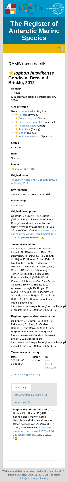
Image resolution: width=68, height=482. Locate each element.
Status (15, 142)
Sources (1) (21, 387)
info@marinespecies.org (34, 478)
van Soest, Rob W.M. (51, 364)
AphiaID (16, 88)
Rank (14, 153)
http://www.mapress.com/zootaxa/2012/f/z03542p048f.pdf (33, 234)
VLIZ (61, 471)
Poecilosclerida (27, 125)
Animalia (30, 111)
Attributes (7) (22, 402)
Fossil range (18, 200)
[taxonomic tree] (19, 374)
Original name (19, 175)
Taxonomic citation (23, 244)
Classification (19, 106)
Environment (19, 189)
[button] (11, 73)
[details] (18, 237)
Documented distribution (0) (31, 394)
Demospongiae (27, 118)
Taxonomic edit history (25, 352)
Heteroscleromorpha (30, 122)
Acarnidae (24, 129)
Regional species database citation (33, 316)
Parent (15, 164)
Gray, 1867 (26, 168)
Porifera (23, 114)
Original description (23, 211)
